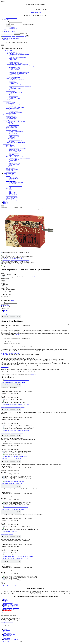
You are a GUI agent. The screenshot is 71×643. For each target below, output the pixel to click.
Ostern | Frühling (12, 192)
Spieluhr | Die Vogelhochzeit (7, 534)
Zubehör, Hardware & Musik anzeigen (17, 109)
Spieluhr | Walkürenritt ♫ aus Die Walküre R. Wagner (12, 509)
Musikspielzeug (9, 166)
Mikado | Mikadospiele (14, 164)
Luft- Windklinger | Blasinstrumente (14, 53)
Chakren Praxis (6, 638)
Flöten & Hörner (12, 59)
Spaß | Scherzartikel (10, 168)
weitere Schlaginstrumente (14, 77)
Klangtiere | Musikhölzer (14, 68)
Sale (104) (5, 201)
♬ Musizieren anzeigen (11, 52)
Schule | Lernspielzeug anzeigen (16, 182)
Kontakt (5, 599)
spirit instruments (12, 97)
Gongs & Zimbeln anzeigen (15, 123)
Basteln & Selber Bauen (11, 196)
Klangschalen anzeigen (11, 102)
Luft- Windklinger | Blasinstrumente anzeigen (19, 54)
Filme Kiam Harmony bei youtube (10, 639)
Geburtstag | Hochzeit (13, 194)
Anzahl (2, 302)
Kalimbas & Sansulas (13, 83)
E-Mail (7, 23)
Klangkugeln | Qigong (14, 135)
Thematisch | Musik (10, 91)
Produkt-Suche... (24, 33)
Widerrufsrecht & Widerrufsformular (11, 605)
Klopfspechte (12, 154)
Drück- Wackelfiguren (14, 149)
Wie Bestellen (16, 608)
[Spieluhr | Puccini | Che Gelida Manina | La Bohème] (13, 258)
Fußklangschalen (12, 106)
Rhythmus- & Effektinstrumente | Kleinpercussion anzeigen (22, 66)
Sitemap (5, 629)
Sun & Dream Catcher (14, 136)
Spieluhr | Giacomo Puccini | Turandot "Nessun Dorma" (13, 382)
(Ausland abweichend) (30, 276)
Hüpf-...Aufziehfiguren (14, 153)
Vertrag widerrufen (8, 610)
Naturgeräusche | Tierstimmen (12, 197)
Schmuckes (8, 128)
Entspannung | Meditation (11, 130)
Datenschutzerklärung (8, 603)
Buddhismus (11, 141)
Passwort (8, 24)
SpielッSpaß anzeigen (11, 145)
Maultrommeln (12, 81)
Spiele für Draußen (10, 198)
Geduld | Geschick (13, 160)
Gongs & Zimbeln (10, 122)
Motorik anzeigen (13, 177)
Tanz (10, 191)
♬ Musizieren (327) (7, 50)
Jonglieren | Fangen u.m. (14, 163)
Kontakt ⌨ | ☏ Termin (11, 18)
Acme (10, 93)
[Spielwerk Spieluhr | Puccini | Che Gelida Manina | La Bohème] (15, 260)
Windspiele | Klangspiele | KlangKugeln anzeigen (20, 86)
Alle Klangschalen (10, 103)
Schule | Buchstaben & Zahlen (15, 186)
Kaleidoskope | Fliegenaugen (12, 169)
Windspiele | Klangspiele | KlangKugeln (15, 84)
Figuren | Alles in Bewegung (12, 146)
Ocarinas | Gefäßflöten (14, 62)
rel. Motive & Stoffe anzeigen (15, 140)
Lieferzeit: (3, 275)
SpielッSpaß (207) (7, 144)
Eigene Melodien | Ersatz (11, 117)
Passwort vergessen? (13, 28)
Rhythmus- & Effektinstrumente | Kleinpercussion (17, 64)
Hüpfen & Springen (13, 161)
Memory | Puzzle (10, 170)
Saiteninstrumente (13, 82)
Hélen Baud (11, 94)
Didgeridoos (11, 55)
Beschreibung (6, 310)
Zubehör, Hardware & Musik (12, 108)
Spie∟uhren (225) (7, 114)
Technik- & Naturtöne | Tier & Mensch (17, 57)
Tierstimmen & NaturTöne (14, 98)
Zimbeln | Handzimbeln (14, 125)
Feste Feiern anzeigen (13, 189)
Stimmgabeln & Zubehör (11, 127)
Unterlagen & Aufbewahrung (15, 112)
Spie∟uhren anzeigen (11, 116)
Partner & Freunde (7, 631)
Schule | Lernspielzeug (11, 181)
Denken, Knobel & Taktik (14, 159)
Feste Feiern (8, 188)
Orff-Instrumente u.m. (13, 96)
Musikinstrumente (4, 354)
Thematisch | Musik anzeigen (15, 92)
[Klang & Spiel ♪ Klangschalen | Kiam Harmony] (13, 36)
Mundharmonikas (13, 60)
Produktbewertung (7, 311)
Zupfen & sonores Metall (11, 78)
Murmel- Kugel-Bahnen (14, 155)
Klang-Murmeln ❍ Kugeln (15, 88)
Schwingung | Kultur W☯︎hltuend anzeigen (15, 121)
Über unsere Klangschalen (9, 634)
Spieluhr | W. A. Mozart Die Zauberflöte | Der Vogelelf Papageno (15, 558)
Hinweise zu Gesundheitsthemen (10, 604)
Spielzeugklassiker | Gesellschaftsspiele (14, 156)
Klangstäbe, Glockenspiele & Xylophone (18, 73)
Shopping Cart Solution (6, 641)
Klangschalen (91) (7, 101)
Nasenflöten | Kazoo (13, 58)
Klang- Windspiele (13, 133)
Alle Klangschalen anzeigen (15, 104)
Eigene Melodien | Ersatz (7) (9, 585)
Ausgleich (11, 132)
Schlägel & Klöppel (13, 111)
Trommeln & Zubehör (14, 74)
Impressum (5, 600)
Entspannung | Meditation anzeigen (16, 131)
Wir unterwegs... (7, 630)
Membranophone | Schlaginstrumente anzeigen (19, 72)
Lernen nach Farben (13, 184)
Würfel (10, 165)
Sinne (10, 187)
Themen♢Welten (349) (8, 173)
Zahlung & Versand (7, 608)
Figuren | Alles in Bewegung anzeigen (17, 148)
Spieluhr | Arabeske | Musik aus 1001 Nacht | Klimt (12, 483)
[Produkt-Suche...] (17, 34)
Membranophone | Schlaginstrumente (14, 71)
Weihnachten (12, 193)
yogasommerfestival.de (36, 12)
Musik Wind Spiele (13, 87)
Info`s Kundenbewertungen (9, 606)
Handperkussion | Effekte (14, 67)
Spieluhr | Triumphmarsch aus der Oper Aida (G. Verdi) (13, 407)
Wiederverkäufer (7, 633)
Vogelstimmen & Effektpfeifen (15, 63)
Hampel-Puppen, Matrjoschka (15, 150)
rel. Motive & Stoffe (10, 138)
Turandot (17, 334)
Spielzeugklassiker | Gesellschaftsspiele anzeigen (19, 158)
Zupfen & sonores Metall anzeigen (16, 79)
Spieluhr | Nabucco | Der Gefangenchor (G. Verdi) (12, 458)
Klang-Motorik (12, 179)
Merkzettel (5, 29)
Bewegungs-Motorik (13, 178)
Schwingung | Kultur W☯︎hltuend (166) (12, 120)
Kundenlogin (6, 19)
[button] (1, 582)
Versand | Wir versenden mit (7, 622)
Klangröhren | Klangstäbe (11, 126)
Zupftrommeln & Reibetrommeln (16, 76)
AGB (4, 601)
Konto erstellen (12, 27)
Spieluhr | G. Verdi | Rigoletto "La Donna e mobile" (12, 433)
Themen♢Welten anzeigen (12, 174)
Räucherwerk (12, 137)
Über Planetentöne (7, 635)
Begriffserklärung (7, 636)
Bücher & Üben (12, 183)
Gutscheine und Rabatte (8, 609)
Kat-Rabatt (5, 202)
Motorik (8, 176)
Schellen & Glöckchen (14, 69)
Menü (2, 44)
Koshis (10, 89)
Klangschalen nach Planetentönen (16, 107)
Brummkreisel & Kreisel (14, 151)
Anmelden (33, 374)
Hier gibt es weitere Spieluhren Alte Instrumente (11, 353)
